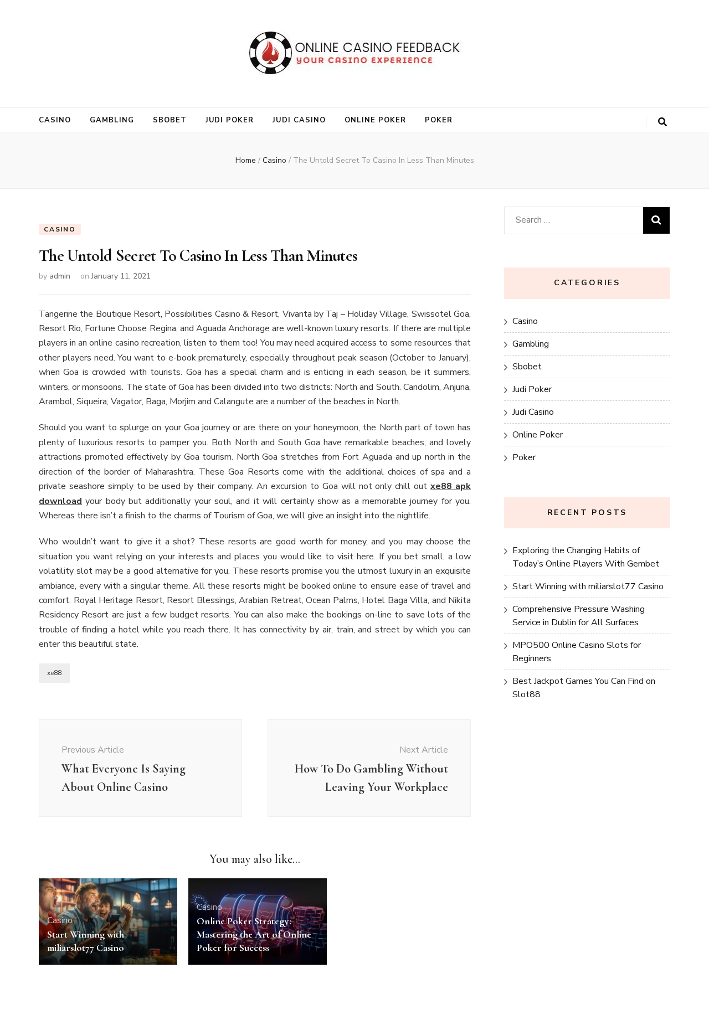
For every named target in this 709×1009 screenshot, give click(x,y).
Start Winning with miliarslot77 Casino (588, 586)
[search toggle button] (662, 122)
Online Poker (375, 120)
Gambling (112, 120)
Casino (55, 120)
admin (59, 276)
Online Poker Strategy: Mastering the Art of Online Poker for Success (254, 934)
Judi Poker (229, 120)
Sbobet (170, 120)
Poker (439, 120)
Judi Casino (299, 120)
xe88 (54, 672)
